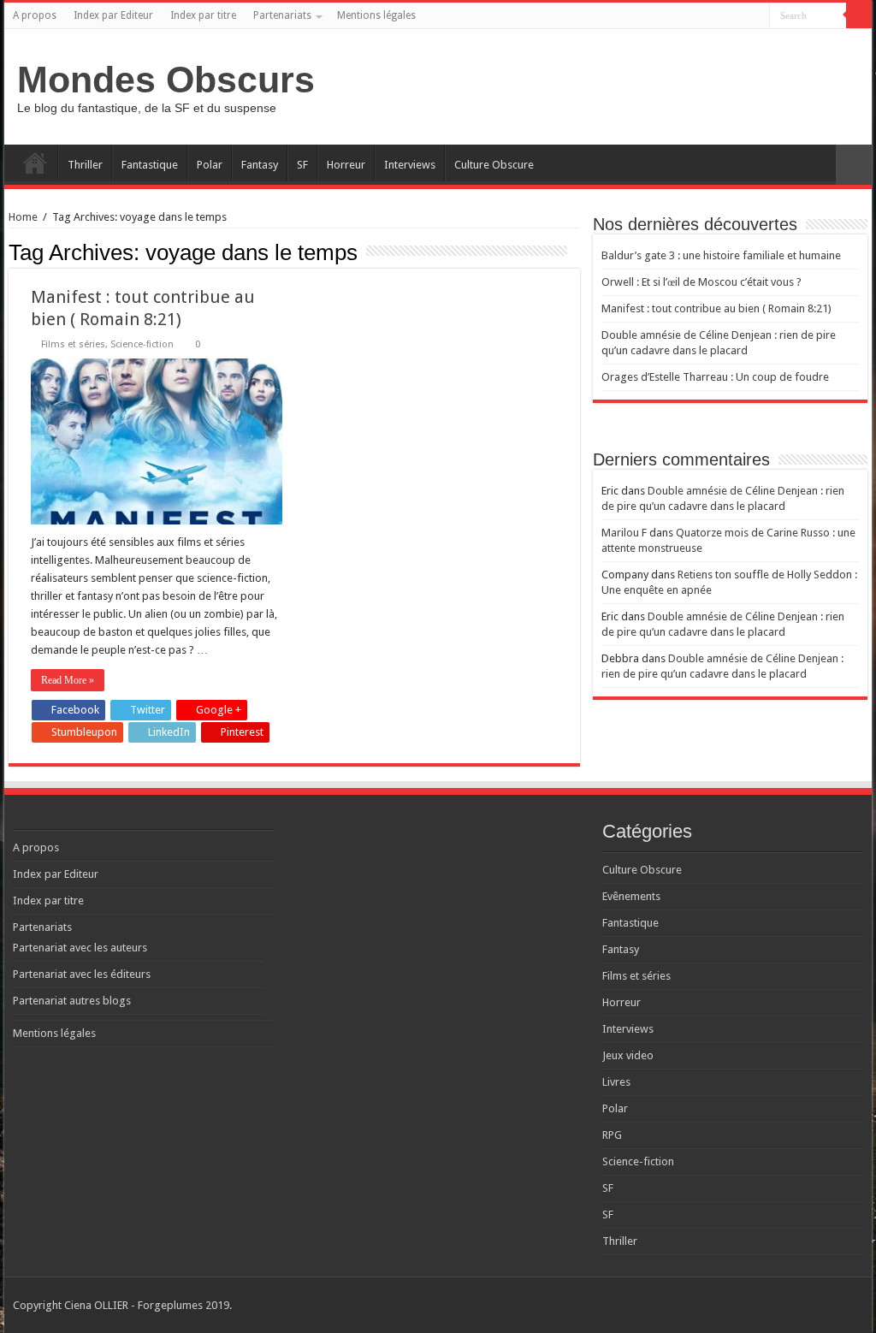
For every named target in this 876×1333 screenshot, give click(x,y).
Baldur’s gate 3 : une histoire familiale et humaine (721, 255)
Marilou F (624, 532)
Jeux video (628, 1055)
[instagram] (756, 16)
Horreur (346, 164)
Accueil (35, 163)
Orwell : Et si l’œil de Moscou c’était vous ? (701, 281)
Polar (209, 164)
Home (23, 216)
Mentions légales (376, 15)
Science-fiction (142, 344)
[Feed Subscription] (575, 251)
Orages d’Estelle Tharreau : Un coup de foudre (715, 376)
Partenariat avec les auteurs (80, 947)
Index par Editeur (113, 15)
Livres (616, 1081)
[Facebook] (707, 16)
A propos (34, 15)
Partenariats (282, 15)
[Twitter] (724, 16)
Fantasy (259, 164)
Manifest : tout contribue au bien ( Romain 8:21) (716, 308)
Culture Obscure (494, 164)
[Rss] (691, 16)
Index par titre (203, 15)
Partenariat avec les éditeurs (82, 974)
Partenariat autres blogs (72, 1000)
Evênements (631, 896)
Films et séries (73, 344)
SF (302, 164)
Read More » (67, 680)
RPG (612, 1135)
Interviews (409, 164)
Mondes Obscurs (166, 79)
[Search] (859, 15)
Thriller (85, 164)
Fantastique (149, 164)
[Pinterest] (740, 16)
